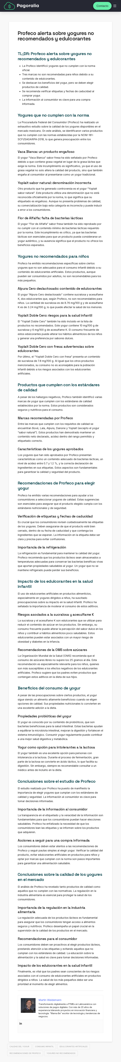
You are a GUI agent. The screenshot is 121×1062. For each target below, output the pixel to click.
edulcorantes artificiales (74, 1046)
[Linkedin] (20, 1026)
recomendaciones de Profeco (25, 1053)
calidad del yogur (19, 1046)
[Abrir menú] (115, 6)
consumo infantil (44, 1046)
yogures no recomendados (61, 1053)
